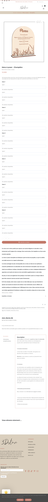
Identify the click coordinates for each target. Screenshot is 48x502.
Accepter (20, 499)
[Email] (45, 305)
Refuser (28, 499)
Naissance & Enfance (19, 308)
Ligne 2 (3, 92)
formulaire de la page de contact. (34, 391)
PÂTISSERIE (30, 441)
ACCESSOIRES (31, 447)
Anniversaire (8, 307)
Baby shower (14, 307)
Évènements (28, 307)
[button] (24, 296)
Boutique (20, 12)
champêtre (8, 310)
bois (5, 310)
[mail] (2, 2)
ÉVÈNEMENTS (31, 449)
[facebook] (2, 0)
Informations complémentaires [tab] (7, 340)
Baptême (18, 307)
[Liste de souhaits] (45, 6)
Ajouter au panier (25, 242)
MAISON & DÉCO (31, 444)
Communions (23, 307)
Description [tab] (5, 336)
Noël (24, 308)
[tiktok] (6, 0)
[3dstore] (24, 6)
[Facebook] (43, 305)
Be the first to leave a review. (8, 69)
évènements (13, 310)
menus (17, 310)
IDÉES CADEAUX (31, 452)
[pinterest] (9, 0)
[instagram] (4, 0)
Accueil (14, 12)
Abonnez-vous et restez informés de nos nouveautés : (10, 467)
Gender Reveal (8, 308)
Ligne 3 (3, 99)
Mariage (13, 308)
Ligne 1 (3, 84)
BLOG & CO (30, 455)
